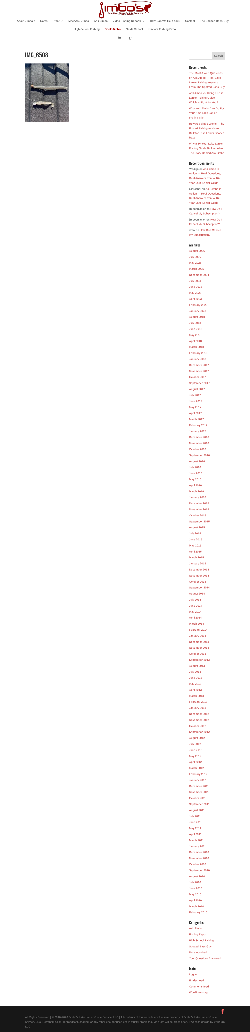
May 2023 (195, 292)
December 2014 (199, 569)
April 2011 (195, 834)
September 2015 (199, 521)
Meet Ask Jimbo (78, 21)
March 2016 (196, 491)
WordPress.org (198, 992)
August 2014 (197, 593)
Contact (190, 21)
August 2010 (197, 876)
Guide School (134, 29)
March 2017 (196, 419)
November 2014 (199, 575)
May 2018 (195, 335)
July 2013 (195, 671)
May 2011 (195, 828)
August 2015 (197, 527)
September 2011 (199, 804)
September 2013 (199, 659)
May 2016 (195, 479)
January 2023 (197, 310)
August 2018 (197, 316)
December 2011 (199, 786)
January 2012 (197, 780)
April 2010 (195, 900)
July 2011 (195, 816)
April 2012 (195, 761)
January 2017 (197, 431)
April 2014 (195, 617)
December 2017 (199, 365)
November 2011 (199, 792)
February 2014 (198, 629)
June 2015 (195, 539)
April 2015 (195, 551)
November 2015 (199, 509)
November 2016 (199, 443)
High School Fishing (87, 29)
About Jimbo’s (26, 21)
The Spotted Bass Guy (214, 21)
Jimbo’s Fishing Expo (162, 29)
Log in (193, 974)
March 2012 (196, 768)
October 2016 (197, 449)
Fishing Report (198, 934)
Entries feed (196, 980)
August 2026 (197, 250)
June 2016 (195, 473)
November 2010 (199, 858)
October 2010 (197, 864)
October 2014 (197, 581)
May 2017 (195, 407)
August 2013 (197, 665)
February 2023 (198, 304)
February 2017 (198, 425)
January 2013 (197, 707)
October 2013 (197, 653)
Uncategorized (198, 952)
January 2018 (197, 359)
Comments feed (199, 986)
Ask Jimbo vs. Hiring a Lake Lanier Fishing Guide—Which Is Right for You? (206, 97)
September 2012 (199, 731)
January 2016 (197, 497)
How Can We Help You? (165, 21)
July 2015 (195, 533)
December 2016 (199, 437)
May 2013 (195, 683)
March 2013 (196, 695)
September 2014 (199, 587)
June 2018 (195, 328)
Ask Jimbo (101, 21)
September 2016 (199, 455)
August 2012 (197, 737)
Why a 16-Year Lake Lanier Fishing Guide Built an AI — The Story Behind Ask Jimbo (206, 148)
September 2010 (199, 870)
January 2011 (197, 846)
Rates (44, 21)
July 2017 (195, 395)
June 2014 (195, 605)
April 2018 (195, 341)
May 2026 (195, 262)
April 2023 (195, 298)
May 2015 (195, 545)
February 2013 (198, 701)
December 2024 (199, 274)
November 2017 (199, 371)
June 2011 (195, 822)
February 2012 (198, 774)
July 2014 (195, 599)
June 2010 (195, 888)
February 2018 (198, 352)
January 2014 (197, 635)
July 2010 (195, 882)
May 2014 (195, 611)
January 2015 (197, 563)
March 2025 (196, 268)
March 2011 (196, 840)
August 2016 (197, 461)
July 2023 (195, 280)
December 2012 (199, 713)
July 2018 (195, 322)
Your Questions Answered (205, 958)
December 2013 (199, 641)
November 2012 (199, 719)
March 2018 (196, 346)
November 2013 (199, 647)
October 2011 (197, 798)
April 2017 (195, 413)
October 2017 (197, 377)
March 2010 (196, 906)
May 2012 (195, 756)
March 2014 (196, 623)
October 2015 (197, 515)
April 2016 (195, 485)
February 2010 (198, 912)
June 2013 (195, 677)
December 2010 (199, 852)
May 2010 (195, 894)
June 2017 (195, 401)
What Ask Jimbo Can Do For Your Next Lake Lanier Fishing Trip (206, 113)
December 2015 (199, 503)
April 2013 (195, 689)
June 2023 (195, 286)
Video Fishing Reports (127, 21)
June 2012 (195, 750)
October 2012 (197, 726)
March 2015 (196, 557)
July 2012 (195, 743)
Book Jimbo (113, 29)
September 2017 (199, 383)
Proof (56, 21)
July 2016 (195, 467)
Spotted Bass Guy (200, 946)
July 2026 (195, 256)
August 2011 (197, 810)
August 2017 (197, 389)
